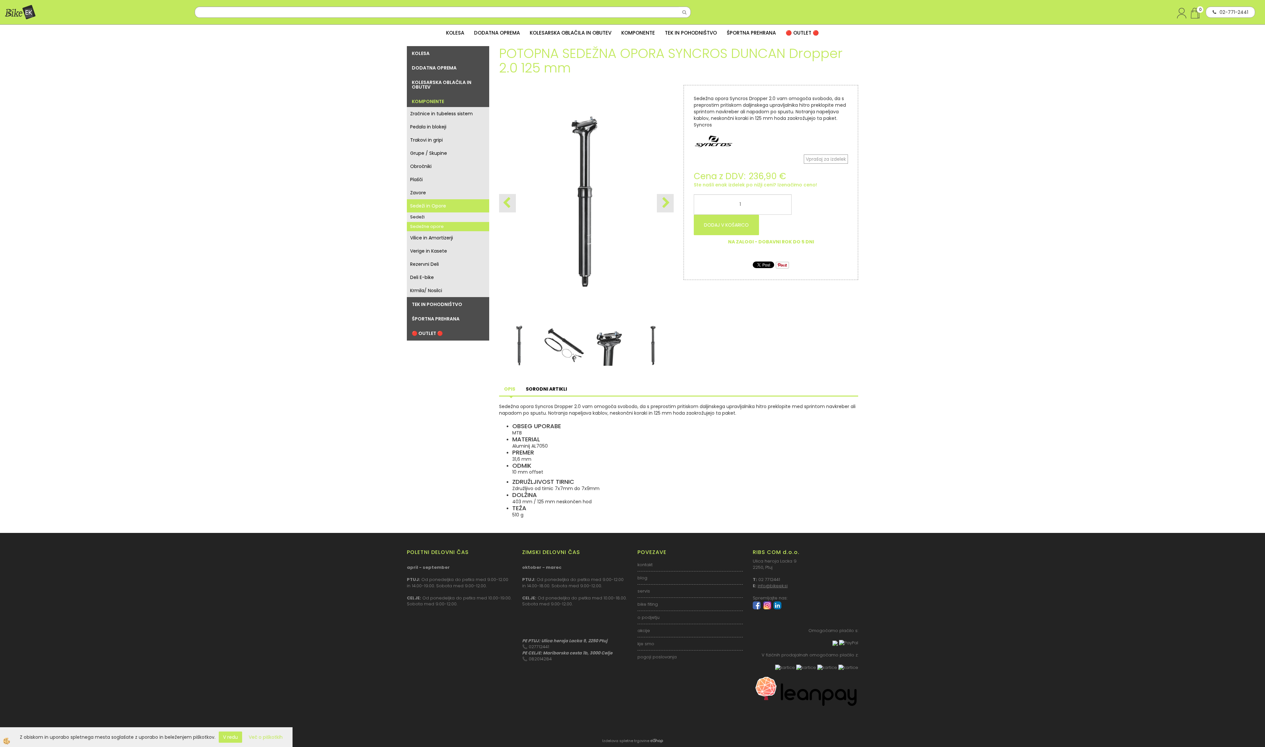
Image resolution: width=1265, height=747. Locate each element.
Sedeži (417, 217)
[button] (665, 203)
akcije (643, 630)
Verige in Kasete (428, 251)
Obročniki (421, 166)
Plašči (416, 179)
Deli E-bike (422, 277)
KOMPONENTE (638, 32)
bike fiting (647, 604)
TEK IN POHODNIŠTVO (691, 32)
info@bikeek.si (773, 586)
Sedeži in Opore (428, 206)
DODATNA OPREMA (497, 32)
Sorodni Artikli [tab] (546, 389)
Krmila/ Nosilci (426, 290)
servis (643, 591)
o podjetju (648, 617)
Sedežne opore (427, 226)
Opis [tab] (509, 389)
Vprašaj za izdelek (826, 159)
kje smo (645, 644)
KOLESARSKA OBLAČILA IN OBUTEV (570, 32)
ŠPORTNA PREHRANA (751, 32)
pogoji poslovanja (657, 657)
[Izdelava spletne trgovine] (656, 740)
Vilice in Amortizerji (431, 238)
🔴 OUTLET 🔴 (802, 32)
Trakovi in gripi (426, 140)
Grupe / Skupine (428, 153)
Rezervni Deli (424, 264)
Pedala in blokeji (428, 127)
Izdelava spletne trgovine (625, 740)
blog (642, 578)
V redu (230, 737)
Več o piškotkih (266, 737)
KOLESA (455, 32)
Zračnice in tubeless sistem (441, 113)
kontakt (645, 565)
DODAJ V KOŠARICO (726, 225)
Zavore (418, 192)
